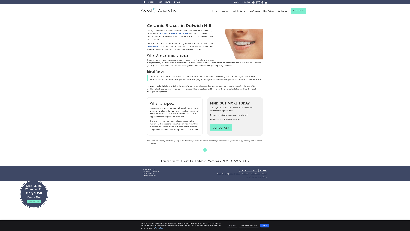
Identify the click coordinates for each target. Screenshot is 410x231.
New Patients (268, 11)
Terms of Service (255, 174)
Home (214, 11)
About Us (224, 11)
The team (164, 34)
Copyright (220, 174)
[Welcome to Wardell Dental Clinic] (158, 13)
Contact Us (282, 11)
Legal (226, 174)
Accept (264, 226)
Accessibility (245, 174)
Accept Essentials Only (249, 226)
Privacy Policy (159, 228)
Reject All (232, 226)
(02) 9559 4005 (244, 2)
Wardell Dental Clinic (180, 34)
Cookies (238, 174)
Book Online (150, 2)
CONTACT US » (221, 128)
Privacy (231, 174)
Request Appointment (248, 170)
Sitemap (264, 174)
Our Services (255, 11)
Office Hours (164, 2)
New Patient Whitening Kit (34, 193)
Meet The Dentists (239, 11)
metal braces (153, 46)
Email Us (177, 2)
